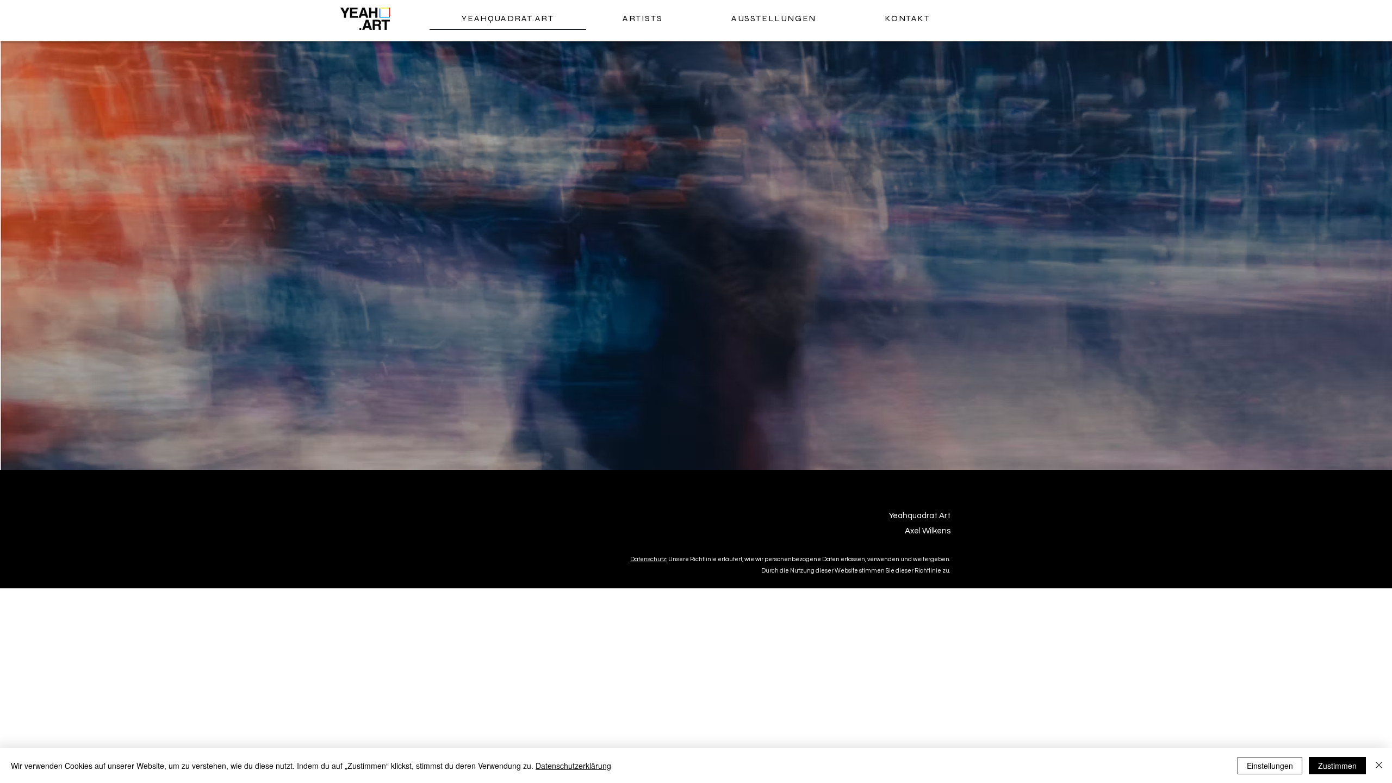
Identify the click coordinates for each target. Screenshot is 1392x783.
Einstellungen (1270, 765)
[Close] (1378, 765)
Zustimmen (1337, 765)
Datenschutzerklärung (573, 765)
